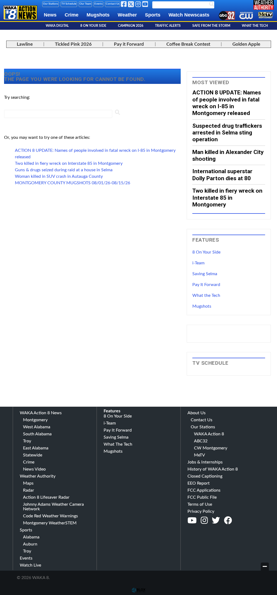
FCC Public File (202, 497)
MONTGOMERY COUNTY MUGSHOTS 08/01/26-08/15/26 (72, 183)
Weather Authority (37, 476)
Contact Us (112, 3)
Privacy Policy (200, 511)
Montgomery (35, 420)
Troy (27, 441)
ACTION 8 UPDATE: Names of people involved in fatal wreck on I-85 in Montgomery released (226, 102)
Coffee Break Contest (188, 44)
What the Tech (206, 295)
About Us (196, 413)
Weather (127, 15)
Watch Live (30, 565)
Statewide (32, 455)
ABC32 (200, 441)
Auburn (30, 544)
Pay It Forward (206, 284)
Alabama (31, 537)
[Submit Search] (117, 113)
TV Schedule (68, 3)
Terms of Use (199, 504)
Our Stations (50, 3)
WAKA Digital (57, 25)
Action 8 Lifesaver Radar (46, 497)
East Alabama (35, 448)
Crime (71, 15)
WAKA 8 (20, 17)
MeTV (199, 455)
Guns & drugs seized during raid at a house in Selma (64, 170)
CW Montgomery (210, 448)
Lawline (25, 44)
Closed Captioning (204, 476)
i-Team (198, 263)
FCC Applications (203, 490)
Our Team (85, 3)
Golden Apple (246, 44)
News (50, 15)
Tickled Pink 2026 (73, 44)
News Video (34, 469)
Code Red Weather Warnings (50, 516)
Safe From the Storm (211, 25)
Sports (152, 15)
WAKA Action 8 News (41, 413)
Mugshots (98, 15)
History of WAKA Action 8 (212, 469)
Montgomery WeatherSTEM (50, 523)
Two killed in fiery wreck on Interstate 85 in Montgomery (69, 163)
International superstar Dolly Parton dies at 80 (222, 174)
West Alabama (36, 427)
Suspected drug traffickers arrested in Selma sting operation (227, 132)
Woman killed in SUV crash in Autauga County (59, 176)
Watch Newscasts (189, 15)
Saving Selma (204, 274)
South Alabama (37, 434)
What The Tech (255, 25)
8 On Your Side (93, 25)
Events (98, 3)
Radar (28, 490)
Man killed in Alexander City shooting (228, 155)
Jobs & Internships (205, 462)
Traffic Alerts (168, 25)
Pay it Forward (129, 44)
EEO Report (198, 483)
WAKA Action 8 (209, 434)
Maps (28, 483)
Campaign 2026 (130, 25)
